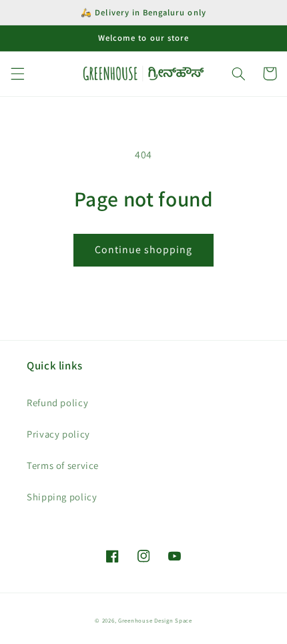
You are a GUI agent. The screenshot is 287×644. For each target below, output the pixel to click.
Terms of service (63, 465)
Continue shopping (144, 250)
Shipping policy (62, 496)
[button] (17, 73)
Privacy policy (58, 434)
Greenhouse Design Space (155, 621)
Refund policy (57, 402)
